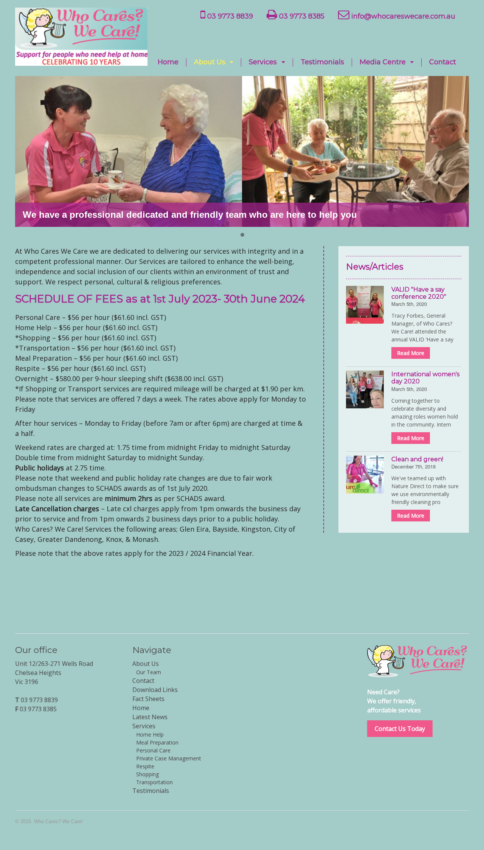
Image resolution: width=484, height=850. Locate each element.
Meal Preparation (157, 742)
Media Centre (383, 62)
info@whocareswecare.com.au (402, 16)
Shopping (147, 774)
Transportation (154, 782)
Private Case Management (168, 758)
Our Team (148, 672)
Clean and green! (417, 459)
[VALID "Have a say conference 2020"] (365, 305)
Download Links (155, 690)
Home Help (150, 734)
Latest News (150, 717)
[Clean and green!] (365, 474)
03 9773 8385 (300, 16)
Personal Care (153, 750)
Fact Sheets (148, 699)
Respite (145, 766)
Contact (442, 62)
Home (168, 62)
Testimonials (322, 62)
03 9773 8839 (229, 16)
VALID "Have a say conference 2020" (418, 293)
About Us (209, 62)
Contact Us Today (400, 728)
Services (263, 62)
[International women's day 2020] (365, 389)
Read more (410, 353)
